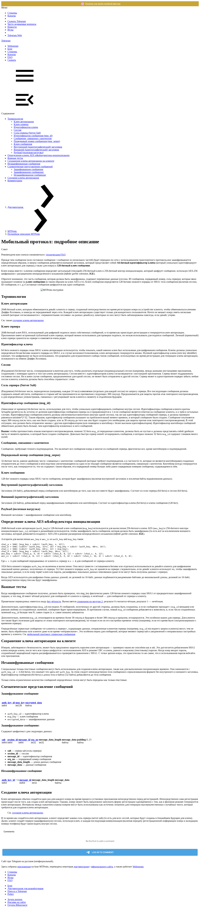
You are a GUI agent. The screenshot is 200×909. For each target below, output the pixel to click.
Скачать (12, 60)
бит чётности (54, 601)
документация (81, 866)
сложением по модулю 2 (90, 601)
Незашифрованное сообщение (30, 175)
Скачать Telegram (17, 21)
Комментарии (15, 180)
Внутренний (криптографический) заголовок (38, 147)
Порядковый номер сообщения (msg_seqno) (37, 141)
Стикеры (12, 13)
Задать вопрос (15, 899)
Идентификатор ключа (26, 127)
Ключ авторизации (24, 121)
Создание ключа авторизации (23, 177)
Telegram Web (15, 35)
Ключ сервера (21, 124)
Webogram (13, 46)
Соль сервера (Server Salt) (27, 132)
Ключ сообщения (23, 144)
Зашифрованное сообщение (28, 169)
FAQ (10, 57)
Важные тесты (15, 158)
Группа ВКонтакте (17, 905)
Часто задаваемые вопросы (22, 24)
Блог (10, 48)
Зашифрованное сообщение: (29, 172)
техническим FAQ (55, 254)
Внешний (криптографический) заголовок (36, 149)
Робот (11, 894)
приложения (24, 866)
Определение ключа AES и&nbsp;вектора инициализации (39, 155)
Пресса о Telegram (17, 891)
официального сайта (102, 866)
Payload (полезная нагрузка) (28, 152)
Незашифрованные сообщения (24, 163)
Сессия (17, 130)
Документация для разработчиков (25, 888)
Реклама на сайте (17, 902)
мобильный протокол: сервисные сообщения (51, 634)
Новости (12, 27)
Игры (10, 29)
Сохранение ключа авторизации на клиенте (31, 161)
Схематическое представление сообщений (30, 166)
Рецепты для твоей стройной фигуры (102, 3)
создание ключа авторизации (28, 320)
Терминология (15, 118)
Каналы (12, 15)
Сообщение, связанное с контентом (33, 138)
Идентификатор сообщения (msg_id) (33, 135)
